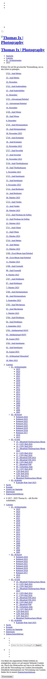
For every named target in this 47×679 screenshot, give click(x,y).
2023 (18, 374)
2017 (18, 387)
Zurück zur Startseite (14, 489)
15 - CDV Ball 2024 (24, 444)
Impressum (10, 492)
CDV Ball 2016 (22, 473)
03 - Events (15, 439)
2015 (18, 392)
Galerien (9, 365)
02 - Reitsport (16, 414)
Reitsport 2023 (22, 419)
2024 (18, 371)
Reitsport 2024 (22, 417)
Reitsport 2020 (22, 426)
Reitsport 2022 (22, 421)
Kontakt (9, 487)
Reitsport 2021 (22, 424)
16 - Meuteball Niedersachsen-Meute (30, 442)
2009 (18, 403)
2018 (18, 385)
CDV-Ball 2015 (22, 471)
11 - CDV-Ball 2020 (24, 455)
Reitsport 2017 (22, 433)
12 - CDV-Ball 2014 (24, 453)
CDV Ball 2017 (22, 476)
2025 (18, 369)
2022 (18, 376)
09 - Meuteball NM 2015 (26, 460)
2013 (18, 396)
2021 (18, 378)
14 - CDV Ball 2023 (24, 446)
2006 (18, 410)
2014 (18, 394)
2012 (18, 399)
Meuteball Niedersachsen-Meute (29, 478)
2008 (18, 405)
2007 (18, 408)
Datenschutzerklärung (14, 494)
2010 (18, 401)
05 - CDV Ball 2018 (24, 469)
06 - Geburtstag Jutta (24, 467)
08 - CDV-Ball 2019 (24, 462)
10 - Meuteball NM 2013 (26, 458)
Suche (8, 485)
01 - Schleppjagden (18, 367)
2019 (18, 383)
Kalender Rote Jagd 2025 (26, 483)
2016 (18, 390)
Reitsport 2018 (22, 430)
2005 (18, 412)
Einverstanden (7, 677)
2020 (18, 380)
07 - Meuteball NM (23, 464)
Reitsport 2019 (22, 428)
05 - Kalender (16, 480)
